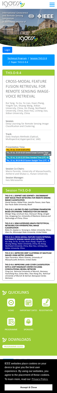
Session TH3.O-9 (38, 58)
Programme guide (13, 346)
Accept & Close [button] (28, 387)
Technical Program (17, 58)
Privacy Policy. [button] (40, 379)
